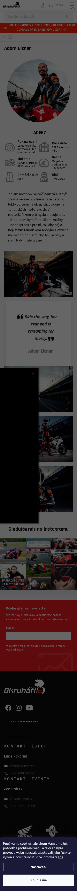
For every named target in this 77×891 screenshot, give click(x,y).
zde (60, 857)
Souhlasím (38, 880)
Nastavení (39, 867)
